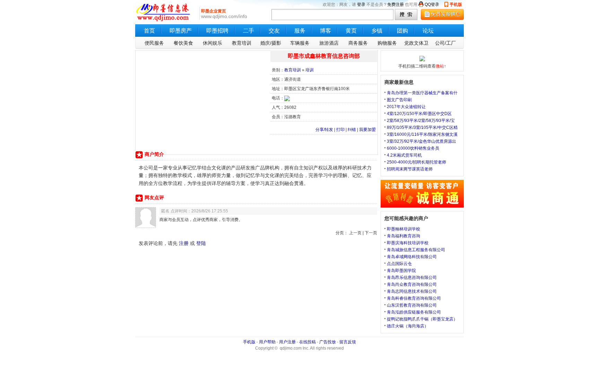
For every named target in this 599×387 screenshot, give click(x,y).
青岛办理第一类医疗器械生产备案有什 (422, 92)
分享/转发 (324, 129)
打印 (340, 129)
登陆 (201, 243)
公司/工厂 (445, 43)
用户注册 (287, 342)
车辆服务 (300, 43)
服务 (299, 31)
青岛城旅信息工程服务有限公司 (416, 249)
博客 (325, 31)
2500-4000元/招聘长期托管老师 (416, 162)
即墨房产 (181, 31)
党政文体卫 (416, 43)
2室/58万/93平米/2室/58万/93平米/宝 (421, 120)
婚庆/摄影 (270, 43)
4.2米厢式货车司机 (404, 155)
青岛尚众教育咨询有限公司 (412, 284)
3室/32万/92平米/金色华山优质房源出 (421, 141)
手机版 (456, 4)
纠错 (352, 129)
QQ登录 (432, 4)
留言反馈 (347, 342)
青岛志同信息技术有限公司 (412, 291)
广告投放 (327, 342)
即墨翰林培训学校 (403, 229)
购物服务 (387, 43)
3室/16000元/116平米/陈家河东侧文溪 (422, 134)
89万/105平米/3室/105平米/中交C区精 (422, 127)
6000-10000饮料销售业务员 (413, 148)
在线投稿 (307, 342)
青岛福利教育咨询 (403, 236)
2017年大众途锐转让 (406, 106)
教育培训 (241, 43)
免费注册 (395, 4)
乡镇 (376, 31)
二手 (248, 31)
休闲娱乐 (212, 43)
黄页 (351, 31)
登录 (361, 4)
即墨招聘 (217, 31)
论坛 (428, 31)
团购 (402, 31)
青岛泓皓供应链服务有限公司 (414, 312)
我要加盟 (367, 129)
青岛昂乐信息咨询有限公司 (412, 277)
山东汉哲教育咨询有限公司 (412, 305)
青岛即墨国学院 (401, 270)
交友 (274, 31)
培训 (309, 70)
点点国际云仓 (399, 263)
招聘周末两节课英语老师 (410, 169)
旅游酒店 (329, 43)
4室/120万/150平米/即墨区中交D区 (419, 113)
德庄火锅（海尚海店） (407, 326)
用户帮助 (267, 342)
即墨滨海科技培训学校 (407, 242)
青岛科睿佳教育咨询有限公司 (414, 298)
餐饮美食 (183, 43)
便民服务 (154, 43)
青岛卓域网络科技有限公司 (412, 256)
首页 (149, 31)
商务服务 (358, 43)
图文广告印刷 (399, 99)
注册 (184, 243)
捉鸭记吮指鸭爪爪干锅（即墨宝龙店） (422, 319)
